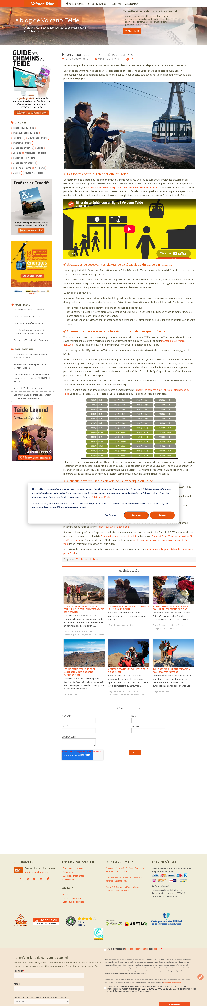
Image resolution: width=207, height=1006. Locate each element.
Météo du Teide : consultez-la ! (29, 388)
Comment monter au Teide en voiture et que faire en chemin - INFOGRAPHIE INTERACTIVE (32, 378)
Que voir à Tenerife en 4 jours (28, 323)
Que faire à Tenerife (22, 143)
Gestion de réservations (24, 158)
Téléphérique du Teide (109, 59)
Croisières (40, 168)
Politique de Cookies (102, 496)
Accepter (136, 515)
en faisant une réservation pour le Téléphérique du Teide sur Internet (122, 187)
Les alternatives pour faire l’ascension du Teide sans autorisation (32, 396)
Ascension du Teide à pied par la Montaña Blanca (30, 366)
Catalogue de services (73, 901)
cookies (157, 948)
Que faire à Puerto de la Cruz (28, 316)
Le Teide (17, 153)
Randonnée (18, 137)
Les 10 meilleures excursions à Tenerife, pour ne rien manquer (29, 332)
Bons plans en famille (23, 148)
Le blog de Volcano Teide (45, 20)
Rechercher (132, 3)
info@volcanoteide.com (36, 871)
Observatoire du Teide (35, 153)
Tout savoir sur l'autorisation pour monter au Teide (30, 356)
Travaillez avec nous (72, 897)
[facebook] (131, 59)
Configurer (110, 515)
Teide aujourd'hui (98, 3)
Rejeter (162, 515)
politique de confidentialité (136, 948)
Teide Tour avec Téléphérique (113, 526)
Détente (16, 173)
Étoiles (40, 148)
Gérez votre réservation (73, 868)
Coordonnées (69, 871)
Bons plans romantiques (24, 163)
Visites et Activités (76, 3)
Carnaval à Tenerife (22, 168)
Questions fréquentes (73, 875)
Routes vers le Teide (34, 173)
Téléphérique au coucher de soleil (118, 536)
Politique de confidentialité (172, 982)
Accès (65, 894)
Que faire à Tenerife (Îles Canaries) (31, 340)
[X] (126, 59)
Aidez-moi (116, 3)
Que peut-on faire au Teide (25, 132)
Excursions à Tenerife (37, 137)
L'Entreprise (68, 879)
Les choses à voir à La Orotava (29, 309)
